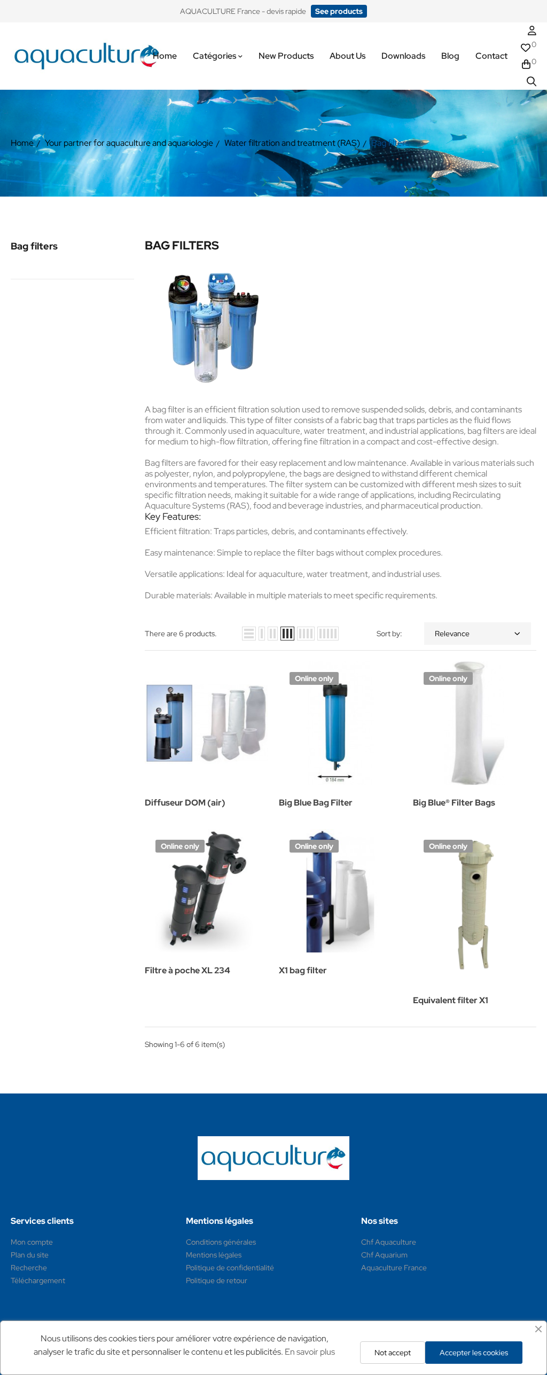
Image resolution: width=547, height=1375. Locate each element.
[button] (339, 11)
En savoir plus (310, 1351)
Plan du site (30, 1255)
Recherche (29, 1267)
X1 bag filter (303, 970)
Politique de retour (216, 1280)
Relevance (452, 633)
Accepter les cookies (474, 1352)
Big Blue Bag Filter (316, 802)
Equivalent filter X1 (450, 1000)
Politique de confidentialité (230, 1267)
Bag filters (34, 246)
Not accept (392, 1352)
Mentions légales (213, 1255)
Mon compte (32, 1242)
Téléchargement (38, 1280)
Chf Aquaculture (388, 1242)
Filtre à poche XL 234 (187, 970)
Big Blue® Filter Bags (454, 802)
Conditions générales (221, 1242)
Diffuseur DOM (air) (185, 802)
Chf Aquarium (384, 1255)
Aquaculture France (394, 1267)
